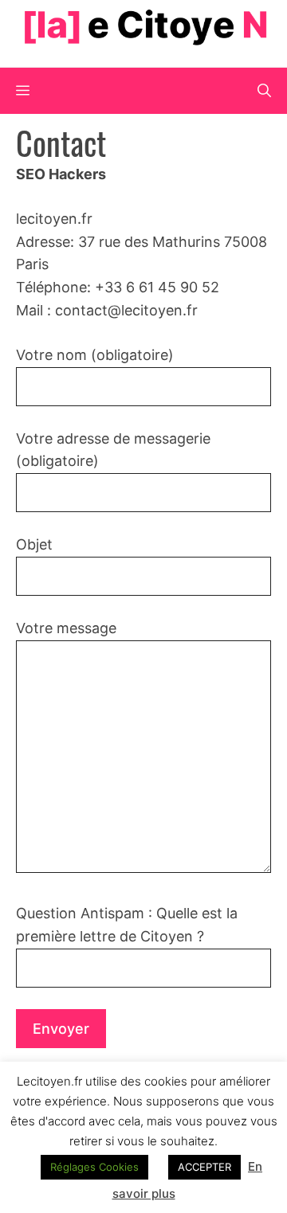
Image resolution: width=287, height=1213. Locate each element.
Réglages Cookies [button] (94, 1166)
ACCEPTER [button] (204, 1166)
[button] (264, 91)
